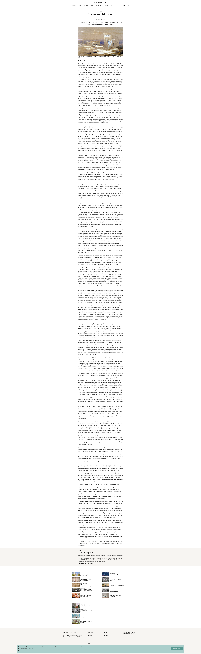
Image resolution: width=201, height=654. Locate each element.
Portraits (86, 5)
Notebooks (74, 5)
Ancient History (100, 19)
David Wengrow (103, 17)
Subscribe (123, 5)
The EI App (106, 5)
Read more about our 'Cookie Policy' (25, 648)
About (112, 5)
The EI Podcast (98, 5)
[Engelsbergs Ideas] (100, 2)
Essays (80, 5)
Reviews (92, 5)
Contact (117, 5)
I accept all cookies (177, 648)
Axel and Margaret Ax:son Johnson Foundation (129, 633)
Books (104, 19)
